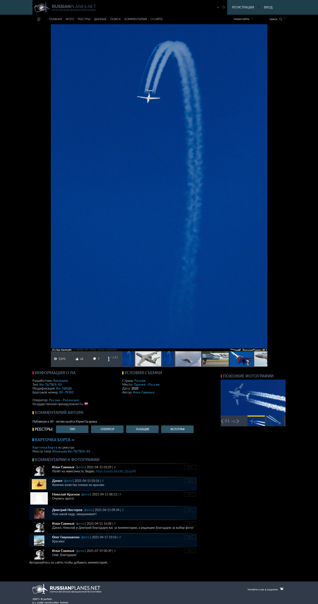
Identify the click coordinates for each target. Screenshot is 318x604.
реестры (84, 19)
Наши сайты (241, 19)
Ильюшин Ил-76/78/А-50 (71, 451)
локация (142, 429)
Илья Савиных (143, 392)
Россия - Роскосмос (64, 400)
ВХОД (268, 7)
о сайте (157, 19)
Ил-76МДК (64, 388)
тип (72, 429)
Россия (139, 380)
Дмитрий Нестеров (67, 510)
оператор (107, 429)
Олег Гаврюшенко (66, 537)
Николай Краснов (66, 494)
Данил (57, 481)
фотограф (177, 429)
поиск (115, 19)
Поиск (274, 19)
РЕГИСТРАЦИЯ (243, 7)
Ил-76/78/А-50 (50, 384)
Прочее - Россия (146, 384)
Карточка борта (44, 447)
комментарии (135, 19)
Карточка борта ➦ (55, 439)
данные (100, 19)
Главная (55, 19)
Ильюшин (60, 380)
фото (70, 19)
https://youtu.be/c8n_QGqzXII (116, 471)
